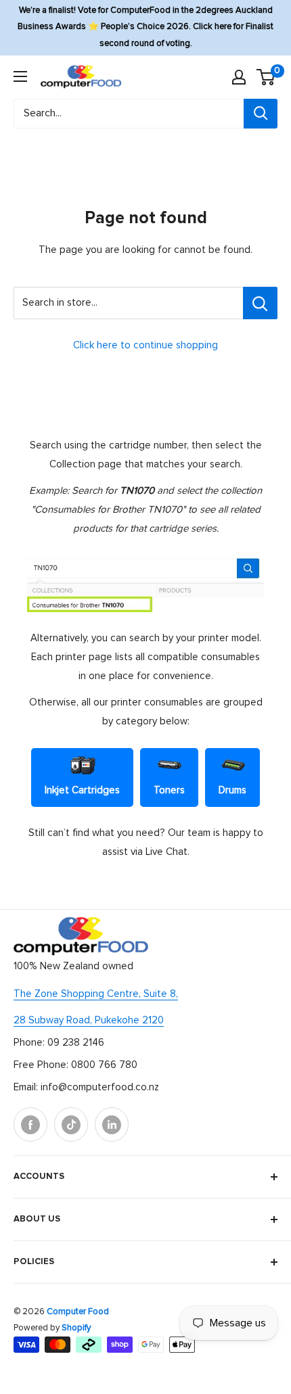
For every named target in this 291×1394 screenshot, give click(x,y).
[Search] (260, 114)
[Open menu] (20, 76)
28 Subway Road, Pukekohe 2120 (89, 1020)
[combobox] (129, 114)
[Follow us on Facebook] (30, 1124)
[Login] (239, 77)
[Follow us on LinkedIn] (112, 1124)
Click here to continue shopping (145, 345)
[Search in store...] (260, 303)
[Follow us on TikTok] (71, 1124)
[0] (266, 77)
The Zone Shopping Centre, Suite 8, (96, 994)
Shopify (76, 1328)
